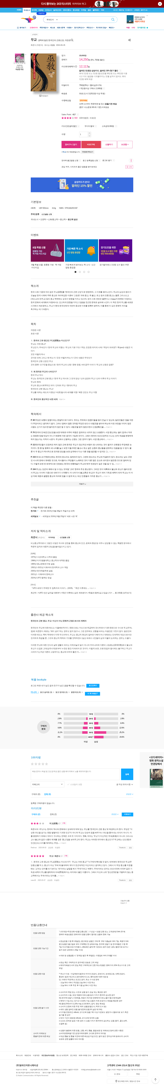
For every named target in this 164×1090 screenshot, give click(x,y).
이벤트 (69, 28)
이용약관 (36, 1055)
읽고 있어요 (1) (62, 692)
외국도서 (48, 10)
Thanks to (122, 848)
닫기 (160, 4)
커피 (102, 10)
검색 (113, 20)
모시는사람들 (49, 45)
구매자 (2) (35, 814)
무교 (64, 152)
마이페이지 (128, 10)
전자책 (34, 10)
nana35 (33, 880)
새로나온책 (61, 28)
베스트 (52, 28)
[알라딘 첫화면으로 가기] (29, 19)
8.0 (76, 118)
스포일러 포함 (76, 784)
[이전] (34, 72)
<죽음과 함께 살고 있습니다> (100, 593)
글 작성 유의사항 (123, 784)
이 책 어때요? (93, 693)
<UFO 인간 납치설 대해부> (49, 593)
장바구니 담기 (71, 144)
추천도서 (89, 28)
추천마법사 (44, 28)
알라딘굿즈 (57, 10)
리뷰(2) (93, 118)
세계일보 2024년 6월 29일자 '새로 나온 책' (60, 516)
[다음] (53, 72)
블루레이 (96, 10)
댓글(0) (57, 848)
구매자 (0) (35, 794)
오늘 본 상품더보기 (125, 902)
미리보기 (45, 96)
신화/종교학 (53, 219)
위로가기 (155, 1080)
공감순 (114, 814)
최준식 (33, 45)
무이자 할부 (89, 126)
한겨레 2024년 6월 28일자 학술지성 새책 (58, 511)
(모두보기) (127, 593)
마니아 (34, 692)
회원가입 (121, 10)
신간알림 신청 (47, 214)
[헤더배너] (137, 19)
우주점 (83, 10)
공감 (130, 848)
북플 (128, 28)
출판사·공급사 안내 (112, 1055)
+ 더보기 (62, 843)
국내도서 (27, 10)
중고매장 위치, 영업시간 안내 (129, 1081)
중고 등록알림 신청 (90, 160)
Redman (34, 848)
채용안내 (27, 1055)
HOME (19, 10)
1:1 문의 (117, 1074)
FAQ (138, 1074)
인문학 (43, 219)
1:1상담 (92, 931)
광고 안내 (124, 1055)
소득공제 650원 (108, 126)
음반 (89, 10)
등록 (127, 774)
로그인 (115, 10)
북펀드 (111, 28)
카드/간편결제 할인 (69, 126)
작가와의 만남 (101, 28)
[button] (75, 272)
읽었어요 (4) (76, 692)
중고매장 (76, 10)
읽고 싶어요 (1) (46, 692)
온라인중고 (67, 10)
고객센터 (137, 10)
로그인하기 (93, 685)
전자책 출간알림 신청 (69, 160)
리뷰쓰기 (127, 814)
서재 (133, 28)
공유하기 (129, 40)
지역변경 (105, 107)
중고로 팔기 (107, 160)
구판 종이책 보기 (87, 152)
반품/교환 (100, 931)
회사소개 (19, 1055)
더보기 (61, 399)
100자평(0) (83, 118)
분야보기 (23, 28)
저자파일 (51, 537)
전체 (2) (53, 814)
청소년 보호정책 (62, 1055)
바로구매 (91, 144)
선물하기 (109, 144)
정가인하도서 (79, 28)
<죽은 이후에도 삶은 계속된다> (74, 593)
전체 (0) (47, 794)
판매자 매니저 (98, 1055)
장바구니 (144, 10)
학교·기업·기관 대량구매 (139, 1055)
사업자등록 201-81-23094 (39, 1070)
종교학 (63, 219)
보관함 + (125, 144)
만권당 (41, 10)
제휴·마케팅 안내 (85, 1055)
